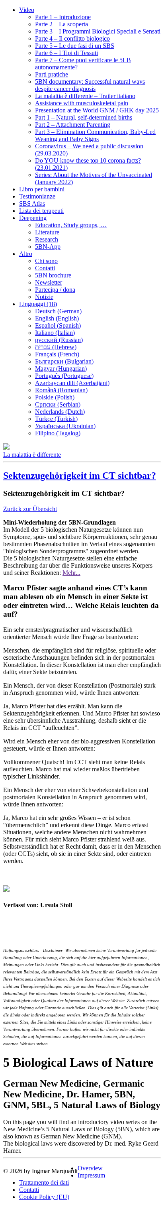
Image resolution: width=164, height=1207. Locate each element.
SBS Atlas (32, 203)
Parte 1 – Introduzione (63, 17)
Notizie (44, 296)
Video (26, 9)
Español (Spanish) (58, 325)
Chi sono (46, 261)
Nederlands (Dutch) (60, 411)
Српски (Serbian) (57, 404)
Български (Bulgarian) (64, 361)
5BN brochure (53, 275)
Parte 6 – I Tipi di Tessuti (66, 52)
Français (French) (57, 354)
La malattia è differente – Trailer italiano (85, 95)
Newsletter (48, 282)
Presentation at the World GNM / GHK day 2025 (97, 110)
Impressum (91, 1175)
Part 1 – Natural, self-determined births (83, 117)
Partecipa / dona (55, 289)
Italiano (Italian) (55, 332)
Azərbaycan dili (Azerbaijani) (72, 382)
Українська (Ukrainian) (65, 426)
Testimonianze (37, 196)
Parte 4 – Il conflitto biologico (72, 38)
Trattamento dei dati (44, 1182)
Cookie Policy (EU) (44, 1196)
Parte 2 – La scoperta (61, 24)
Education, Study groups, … (71, 225)
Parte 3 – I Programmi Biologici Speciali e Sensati (97, 31)
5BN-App (48, 246)
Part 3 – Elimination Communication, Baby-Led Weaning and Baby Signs (95, 135)
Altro (25, 253)
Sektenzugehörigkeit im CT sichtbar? (79, 475)
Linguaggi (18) (38, 304)
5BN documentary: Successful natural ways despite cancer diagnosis (90, 85)
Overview (90, 1168)
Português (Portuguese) (64, 375)
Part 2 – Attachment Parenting (72, 124)
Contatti (45, 268)
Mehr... (71, 572)
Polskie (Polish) (54, 397)
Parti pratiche (51, 74)
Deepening (33, 217)
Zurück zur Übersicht (30, 508)
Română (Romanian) (61, 390)
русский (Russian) (59, 339)
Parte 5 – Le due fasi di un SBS (74, 45)
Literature (47, 232)
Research (46, 239)
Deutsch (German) (58, 311)
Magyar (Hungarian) (61, 368)
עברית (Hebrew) (55, 347)
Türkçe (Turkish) (56, 418)
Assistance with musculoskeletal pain (81, 103)
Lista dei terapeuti (41, 210)
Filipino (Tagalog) (57, 433)
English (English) (57, 318)
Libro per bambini (41, 189)
